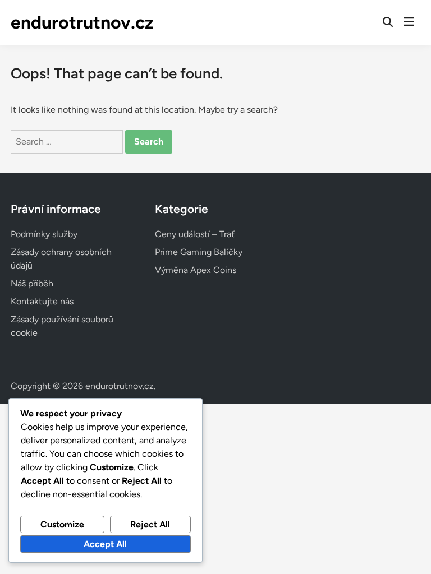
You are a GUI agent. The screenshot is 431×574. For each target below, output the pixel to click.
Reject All (150, 524)
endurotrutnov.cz (82, 22)
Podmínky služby (44, 234)
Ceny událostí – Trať (195, 234)
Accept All (105, 544)
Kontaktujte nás (42, 301)
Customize (62, 524)
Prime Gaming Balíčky (198, 252)
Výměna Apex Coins (195, 270)
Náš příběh (32, 283)
